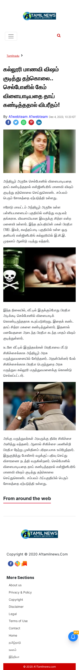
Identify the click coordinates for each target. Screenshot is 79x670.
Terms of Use (18, 621)
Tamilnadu (13, 55)
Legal (13, 614)
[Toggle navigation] (11, 36)
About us (15, 585)
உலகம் (12, 650)
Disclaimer (16, 606)
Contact (14, 628)
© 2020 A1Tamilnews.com (39, 666)
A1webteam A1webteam (28, 116)
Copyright (16, 599)
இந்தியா (14, 657)
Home (13, 635)
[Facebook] (10, 562)
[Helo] (24, 562)
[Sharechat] (17, 562)
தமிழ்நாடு (15, 642)
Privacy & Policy (20, 592)
